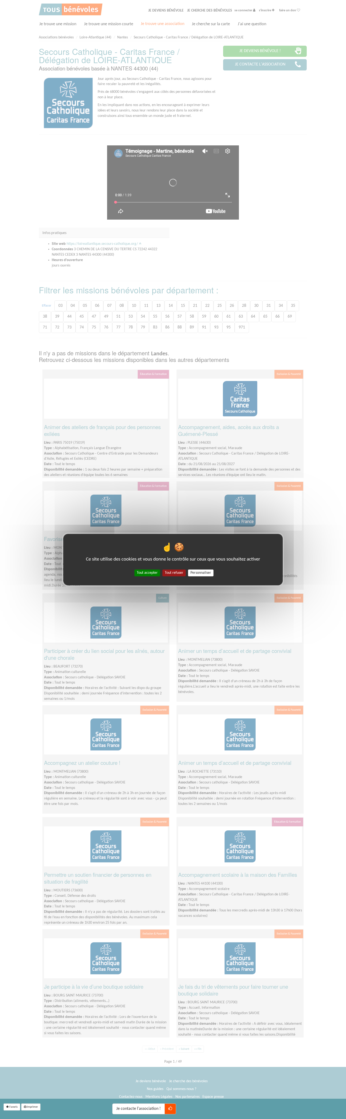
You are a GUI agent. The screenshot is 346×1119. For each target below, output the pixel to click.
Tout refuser (174, 572)
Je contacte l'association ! (138, 1109)
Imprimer (32, 1107)
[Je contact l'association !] (170, 1108)
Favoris (13, 1107)
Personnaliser (200, 572)
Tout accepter (147, 572)
